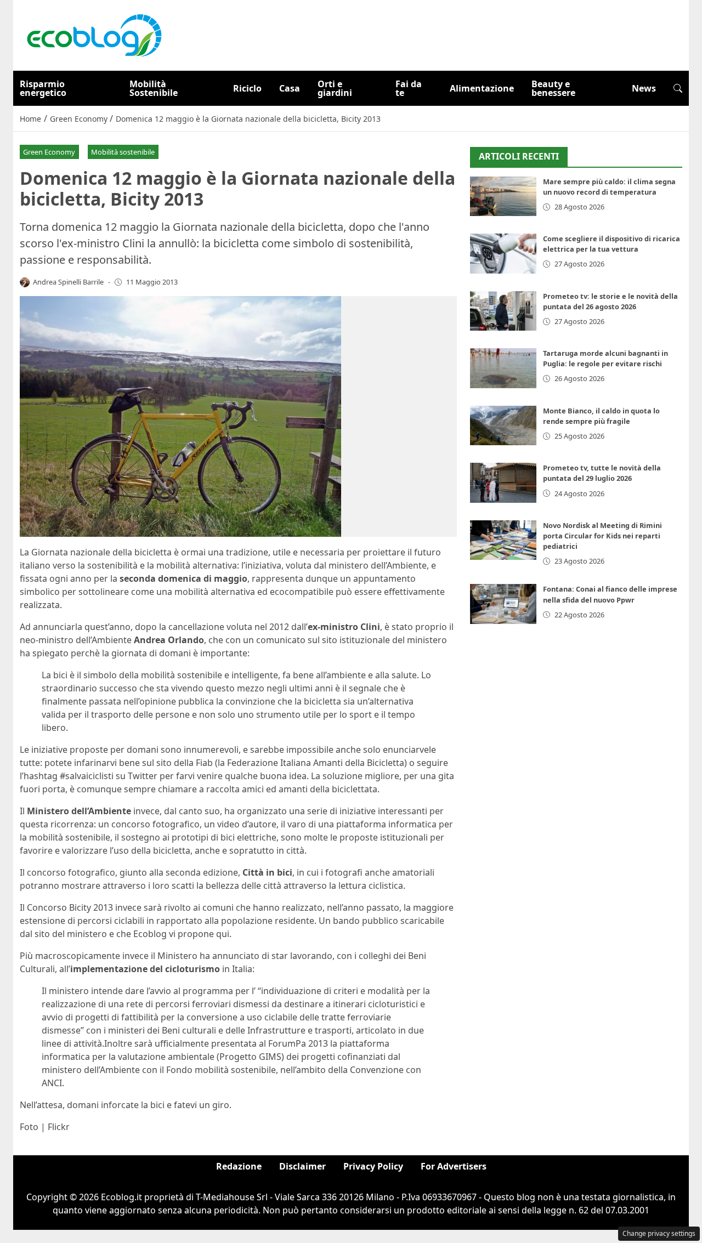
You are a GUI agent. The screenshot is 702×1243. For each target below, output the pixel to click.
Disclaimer (302, 1166)
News (644, 88)
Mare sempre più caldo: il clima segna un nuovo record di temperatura (609, 187)
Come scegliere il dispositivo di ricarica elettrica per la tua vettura (611, 244)
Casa (289, 88)
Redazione (239, 1166)
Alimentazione (482, 88)
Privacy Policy (373, 1166)
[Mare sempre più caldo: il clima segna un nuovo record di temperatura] (503, 197)
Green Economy (49, 152)
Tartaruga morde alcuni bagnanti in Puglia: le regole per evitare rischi (605, 358)
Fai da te (408, 88)
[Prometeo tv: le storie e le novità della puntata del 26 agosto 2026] (503, 311)
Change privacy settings (658, 1233)
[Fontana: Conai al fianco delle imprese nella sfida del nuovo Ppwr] (503, 604)
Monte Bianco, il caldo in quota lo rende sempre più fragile (601, 416)
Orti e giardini (335, 88)
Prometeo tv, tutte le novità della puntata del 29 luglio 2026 (602, 473)
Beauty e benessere (553, 88)
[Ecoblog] (94, 35)
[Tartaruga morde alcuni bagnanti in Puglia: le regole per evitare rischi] (503, 368)
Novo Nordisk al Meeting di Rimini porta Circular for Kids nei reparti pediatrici (602, 535)
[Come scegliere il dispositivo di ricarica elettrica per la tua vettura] (503, 254)
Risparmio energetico (43, 88)
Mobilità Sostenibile (153, 88)
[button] (677, 88)
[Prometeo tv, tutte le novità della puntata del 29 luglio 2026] (503, 483)
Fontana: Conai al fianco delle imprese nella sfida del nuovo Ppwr (610, 594)
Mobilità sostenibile (123, 152)
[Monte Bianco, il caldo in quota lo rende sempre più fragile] (503, 426)
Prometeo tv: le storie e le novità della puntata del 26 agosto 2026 (610, 301)
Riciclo (247, 88)
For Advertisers (453, 1166)
